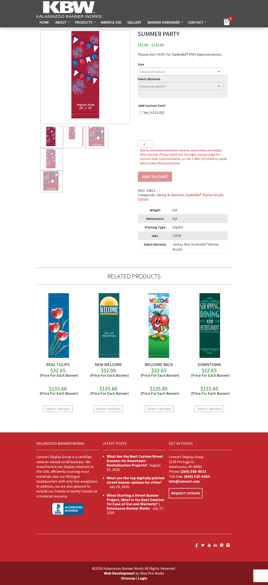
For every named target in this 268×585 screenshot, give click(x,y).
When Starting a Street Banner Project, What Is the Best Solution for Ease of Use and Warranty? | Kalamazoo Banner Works (135, 502)
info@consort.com (184, 481)
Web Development (119, 573)
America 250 (111, 22)
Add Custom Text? (152, 105)
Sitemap (128, 578)
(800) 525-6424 (196, 476)
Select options (58, 408)
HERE (160, 54)
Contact (196, 22)
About (61, 22)
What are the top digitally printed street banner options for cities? (135, 480)
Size (141, 64)
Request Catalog (185, 493)
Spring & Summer (170, 194)
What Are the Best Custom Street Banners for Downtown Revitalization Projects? (135, 461)
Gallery (134, 22)
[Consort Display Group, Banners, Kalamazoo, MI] (68, 510)
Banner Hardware (164, 22)
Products (84, 22)
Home (44, 22)
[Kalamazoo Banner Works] (68, 16)
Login (142, 578)
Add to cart (155, 177)
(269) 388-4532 (193, 471)
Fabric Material (149, 79)
